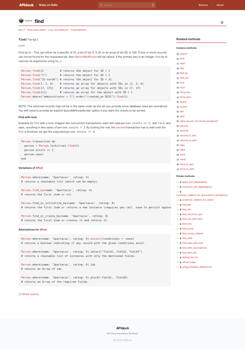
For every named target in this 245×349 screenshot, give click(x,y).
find (158, 56)
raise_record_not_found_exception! (199, 121)
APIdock (26, 5)
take (182, 145)
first (20, 131)
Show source (30, 294)
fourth (183, 102)
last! (182, 116)
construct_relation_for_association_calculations (202, 195)
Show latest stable (36, 30)
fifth (182, 58)
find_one (186, 223)
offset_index (189, 262)
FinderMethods (78, 30)
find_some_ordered (192, 233)
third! (183, 159)
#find (39, 168)
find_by (38, 190)
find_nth (186, 209)
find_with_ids (189, 252)
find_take (187, 238)
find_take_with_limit (192, 243)
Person (26, 70)
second (120, 127)
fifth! (182, 63)
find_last (186, 204)
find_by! (184, 78)
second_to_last (188, 135)
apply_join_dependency (194, 182)
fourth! (183, 106)
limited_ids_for (190, 257)
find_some (187, 228)
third (182, 154)
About (220, 4)
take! (182, 149)
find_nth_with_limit (192, 219)
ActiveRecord (61, 30)
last (182, 111)
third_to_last (187, 164)
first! (182, 87)
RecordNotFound (86, 56)
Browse (203, 4)
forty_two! (185, 97)
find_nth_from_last (192, 214)
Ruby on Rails (48, 5)
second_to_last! (188, 140)
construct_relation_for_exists (198, 199)
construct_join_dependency (197, 187)
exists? (96, 238)
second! (184, 130)
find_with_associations (194, 247)
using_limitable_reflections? (197, 267)
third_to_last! (187, 169)
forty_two (185, 92)
